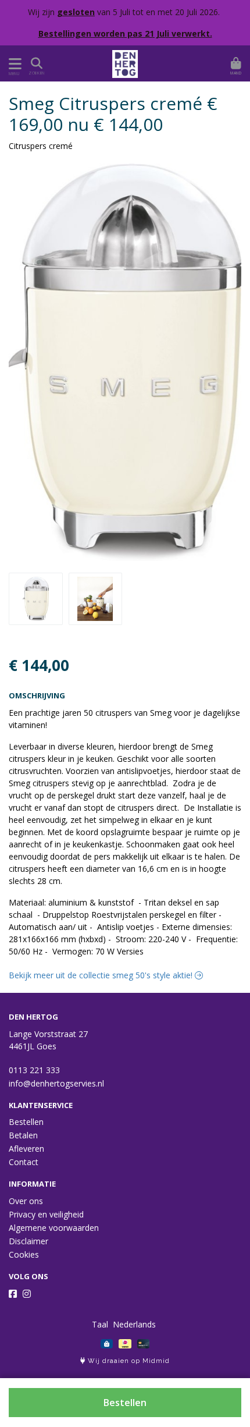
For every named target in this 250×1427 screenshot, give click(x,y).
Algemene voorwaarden (54, 1227)
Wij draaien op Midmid (127, 1361)
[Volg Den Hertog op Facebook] (13, 1293)
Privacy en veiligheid (46, 1214)
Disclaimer (28, 1241)
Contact (23, 1161)
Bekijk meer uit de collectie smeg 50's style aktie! (102, 975)
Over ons (26, 1200)
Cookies (24, 1254)
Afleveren (26, 1148)
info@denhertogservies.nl (56, 1083)
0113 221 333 (34, 1069)
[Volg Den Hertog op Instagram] (27, 1293)
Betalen (23, 1135)
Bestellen (125, 1402)
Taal (100, 1324)
